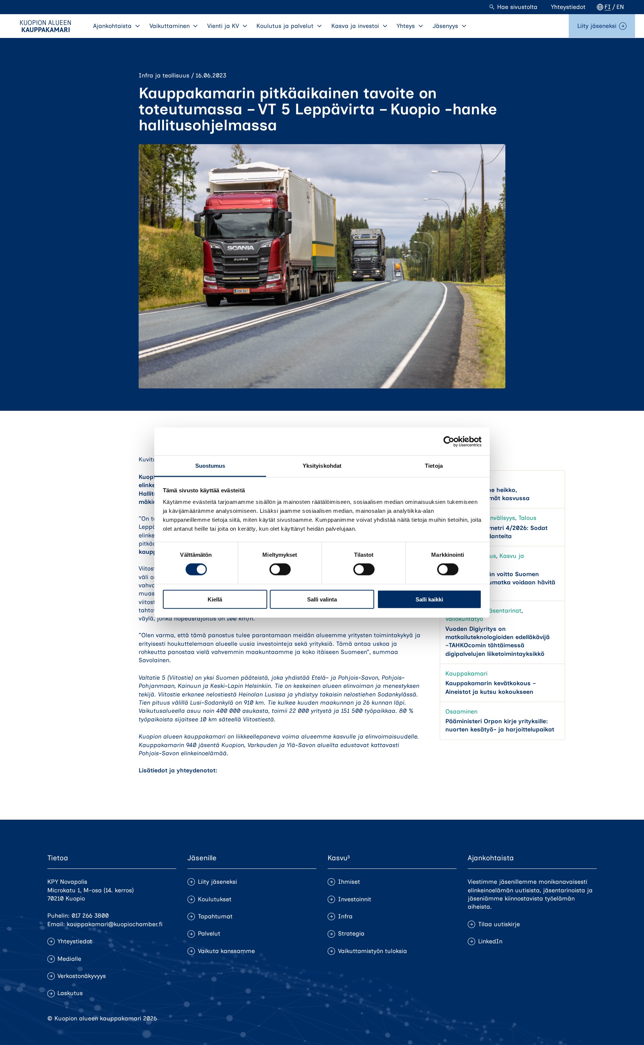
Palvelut (209, 933)
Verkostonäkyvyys (81, 975)
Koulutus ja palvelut (284, 25)
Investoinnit (354, 899)
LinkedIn (490, 941)
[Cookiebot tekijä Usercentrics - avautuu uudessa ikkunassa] (449, 441)
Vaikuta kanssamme (226, 951)
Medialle (69, 958)
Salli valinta (322, 599)
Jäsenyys (445, 25)
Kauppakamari (466, 673)
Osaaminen (461, 711)
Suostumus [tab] (210, 466)
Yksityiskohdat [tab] (322, 466)
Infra (345, 916)
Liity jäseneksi (596, 25)
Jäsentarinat (503, 610)
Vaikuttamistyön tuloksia (372, 951)
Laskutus (70, 993)
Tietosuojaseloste (529, 1018)
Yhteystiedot (568, 6)
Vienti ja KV (223, 25)
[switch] (280, 569)
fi (607, 6)
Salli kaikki (429, 599)
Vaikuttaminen (169, 25)
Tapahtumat (215, 916)
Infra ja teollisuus (164, 75)
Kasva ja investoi (355, 25)
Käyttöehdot (579, 1018)
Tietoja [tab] (434, 466)
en (620, 6)
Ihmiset (349, 881)
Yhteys (406, 25)
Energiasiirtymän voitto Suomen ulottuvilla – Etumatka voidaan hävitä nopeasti (500, 582)
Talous (527, 518)
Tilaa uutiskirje (499, 924)
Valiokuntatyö (464, 619)
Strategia (351, 933)
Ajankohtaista (112, 25)
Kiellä (215, 599)
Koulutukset (214, 899)
